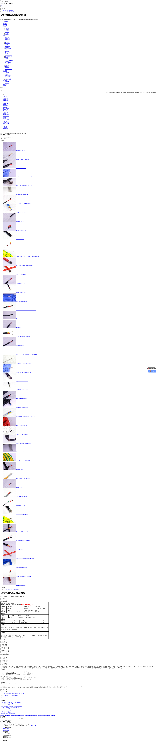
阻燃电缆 (7, 47)
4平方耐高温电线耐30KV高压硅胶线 (8, 713)
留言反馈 (2, 10)
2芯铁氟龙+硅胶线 (20, 345)
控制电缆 (7, 65)
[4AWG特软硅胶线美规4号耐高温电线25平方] (9, 558)
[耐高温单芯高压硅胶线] (9, 585)
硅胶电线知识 (8, 78)
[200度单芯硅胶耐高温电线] (9, 301)
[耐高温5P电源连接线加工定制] (9, 292)
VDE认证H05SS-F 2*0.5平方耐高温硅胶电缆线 (26, 310)
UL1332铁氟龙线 (9, 60)
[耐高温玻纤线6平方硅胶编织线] (9, 159)
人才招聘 (5, 84)
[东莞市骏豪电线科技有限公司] (7, 11)
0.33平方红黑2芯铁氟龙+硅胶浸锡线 (23, 203)
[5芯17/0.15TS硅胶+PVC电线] (9, 531)
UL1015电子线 (8, 56)
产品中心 (5, 35)
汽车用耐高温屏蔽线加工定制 (22, 389)
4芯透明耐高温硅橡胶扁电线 (22, 194)
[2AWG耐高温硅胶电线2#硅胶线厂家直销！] (9, 265)
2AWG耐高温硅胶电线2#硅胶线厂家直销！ (25, 265)
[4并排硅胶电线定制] (9, 239)
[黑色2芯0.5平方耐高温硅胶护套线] (9, 540)
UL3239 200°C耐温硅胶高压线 (6, 703)
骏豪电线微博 (6, 728)
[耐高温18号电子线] (9, 221)
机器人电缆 (7, 52)
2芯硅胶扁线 (18, 327)
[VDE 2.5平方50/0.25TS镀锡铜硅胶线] (9, 460)
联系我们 (7, 10)
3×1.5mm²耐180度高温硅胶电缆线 (23, 336)
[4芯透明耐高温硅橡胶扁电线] (9, 194)
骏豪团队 (7, 32)
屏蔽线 (6, 44)
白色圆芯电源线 (19, 487)
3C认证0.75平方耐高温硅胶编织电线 (23, 363)
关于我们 (5, 26)
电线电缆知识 (8, 75)
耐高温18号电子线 (20, 221)
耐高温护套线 (8, 62)
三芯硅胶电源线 (19, 549)
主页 (6, 589)
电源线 (6, 57)
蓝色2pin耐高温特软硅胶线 (21, 567)
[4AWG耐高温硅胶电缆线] (9, 274)
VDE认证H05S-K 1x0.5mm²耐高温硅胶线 (24, 176)
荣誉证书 (7, 33)
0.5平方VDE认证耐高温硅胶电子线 (23, 372)
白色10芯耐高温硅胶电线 (21, 230)
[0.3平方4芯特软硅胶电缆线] (9, 496)
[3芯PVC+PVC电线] (9, 318)
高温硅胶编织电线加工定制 (21, 523)
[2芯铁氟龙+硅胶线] (9, 345)
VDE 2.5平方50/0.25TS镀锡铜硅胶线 (23, 460)
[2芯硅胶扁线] (9, 327)
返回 (1, 697)
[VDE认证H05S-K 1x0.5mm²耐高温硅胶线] (9, 176)
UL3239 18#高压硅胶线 (5, 711)
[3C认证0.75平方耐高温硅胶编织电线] (9, 363)
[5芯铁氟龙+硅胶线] (9, 469)
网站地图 (11, 10)
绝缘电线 (7, 67)
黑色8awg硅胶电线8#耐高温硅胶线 (23, 443)
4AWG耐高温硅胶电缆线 (21, 274)
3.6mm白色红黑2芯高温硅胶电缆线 (23, 576)
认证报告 (7, 81)
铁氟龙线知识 (8, 79)
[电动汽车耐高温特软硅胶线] (9, 425)
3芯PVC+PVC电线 (20, 318)
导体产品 (7, 61)
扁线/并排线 (7, 49)
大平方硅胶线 (8, 48)
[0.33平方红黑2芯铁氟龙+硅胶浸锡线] (9, 203)
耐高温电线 (7, 38)
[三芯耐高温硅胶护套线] (9, 283)
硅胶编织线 (7, 43)
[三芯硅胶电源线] (9, 549)
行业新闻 (7, 74)
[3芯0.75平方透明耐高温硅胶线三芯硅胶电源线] (9, 416)
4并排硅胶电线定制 (20, 239)
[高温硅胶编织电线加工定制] (9, 523)
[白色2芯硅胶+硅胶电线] (9, 150)
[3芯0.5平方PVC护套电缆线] (9, 398)
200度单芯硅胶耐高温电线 (21, 301)
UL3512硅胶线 (8, 55)
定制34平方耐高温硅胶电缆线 (22, 381)
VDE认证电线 (8, 63)
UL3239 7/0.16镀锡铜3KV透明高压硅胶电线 (9, 707)
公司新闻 (7, 72)
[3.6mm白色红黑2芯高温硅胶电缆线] (9, 576)
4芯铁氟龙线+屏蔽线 (20, 505)
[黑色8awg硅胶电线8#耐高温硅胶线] (9, 443)
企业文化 (7, 30)
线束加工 (7, 51)
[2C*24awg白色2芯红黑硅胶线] (9, 434)
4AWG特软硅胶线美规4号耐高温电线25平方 (25, 558)
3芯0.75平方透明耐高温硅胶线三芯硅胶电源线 (25, 416)
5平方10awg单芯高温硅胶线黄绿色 (23, 478)
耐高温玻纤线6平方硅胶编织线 (22, 159)
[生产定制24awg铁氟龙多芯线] (9, 407)
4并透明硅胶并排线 (20, 452)
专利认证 (7, 34)
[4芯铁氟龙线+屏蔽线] (9, 505)
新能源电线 (7, 41)
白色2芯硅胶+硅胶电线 (21, 150)
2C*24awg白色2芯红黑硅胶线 (22, 434)
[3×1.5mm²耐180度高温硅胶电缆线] (9, 336)
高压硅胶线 (7, 46)
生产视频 (5, 70)
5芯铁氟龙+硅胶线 (20, 469)
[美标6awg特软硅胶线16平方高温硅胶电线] (9, 185)
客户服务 (5, 80)
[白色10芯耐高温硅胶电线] (9, 230)
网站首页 (2, 715)
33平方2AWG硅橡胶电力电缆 (22, 514)
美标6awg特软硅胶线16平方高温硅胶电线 (24, 185)
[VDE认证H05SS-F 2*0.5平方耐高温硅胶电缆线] (9, 310)
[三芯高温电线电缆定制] (9, 247)
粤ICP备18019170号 (33, 725)
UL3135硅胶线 (8, 69)
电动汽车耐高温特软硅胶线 (21, 425)
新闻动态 (5, 71)
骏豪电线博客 (6, 730)
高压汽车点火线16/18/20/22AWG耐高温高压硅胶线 (26, 354)
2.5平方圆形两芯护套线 (21, 168)
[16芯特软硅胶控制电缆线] (9, 212)
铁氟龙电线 (7, 39)
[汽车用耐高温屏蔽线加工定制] (9, 389)
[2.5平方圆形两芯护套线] (9, 168)
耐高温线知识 (8, 76)
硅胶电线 (7, 37)
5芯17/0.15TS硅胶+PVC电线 (22, 531)
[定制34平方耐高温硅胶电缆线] (9, 381)
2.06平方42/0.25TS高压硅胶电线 (11, 695)
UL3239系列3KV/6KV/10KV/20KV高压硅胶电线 (14, 693)
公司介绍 (7, 28)
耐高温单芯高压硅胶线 (20, 585)
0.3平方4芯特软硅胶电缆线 (21, 496)
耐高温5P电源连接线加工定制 (22, 292)
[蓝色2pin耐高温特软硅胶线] (9, 567)
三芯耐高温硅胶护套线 (20, 283)
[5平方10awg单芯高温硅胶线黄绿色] (9, 478)
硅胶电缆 (7, 66)
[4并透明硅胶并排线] (9, 452)
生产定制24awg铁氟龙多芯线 (22, 407)
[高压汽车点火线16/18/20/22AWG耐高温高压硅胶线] (9, 354)
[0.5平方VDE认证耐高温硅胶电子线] (9, 372)
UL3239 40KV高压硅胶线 (5, 712)
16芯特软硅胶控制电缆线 (21, 212)
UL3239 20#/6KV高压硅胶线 (6, 704)
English (2, 6)
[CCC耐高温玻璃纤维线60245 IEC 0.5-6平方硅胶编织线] (9, 256)
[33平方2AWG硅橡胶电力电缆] (9, 514)
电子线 (6, 58)
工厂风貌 (7, 29)
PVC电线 (7, 42)
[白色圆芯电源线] (9, 487)
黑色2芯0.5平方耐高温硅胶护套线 (23, 540)
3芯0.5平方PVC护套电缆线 (21, 398)
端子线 (6, 53)
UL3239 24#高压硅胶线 (5, 708)
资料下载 (7, 83)
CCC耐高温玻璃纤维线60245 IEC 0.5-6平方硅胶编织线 (27, 256)
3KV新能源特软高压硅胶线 (6, 710)
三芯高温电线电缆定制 (20, 247)
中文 (2, 5)
